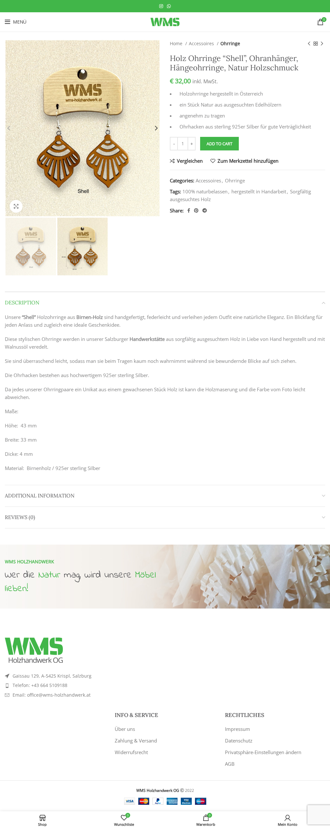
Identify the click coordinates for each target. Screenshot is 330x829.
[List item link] (82, 685)
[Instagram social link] (161, 6)
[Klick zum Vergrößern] (16, 206)
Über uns (125, 729)
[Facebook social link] (188, 210)
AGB (230, 764)
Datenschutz (238, 740)
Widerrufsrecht (131, 752)
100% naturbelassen (205, 191)
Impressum (237, 729)
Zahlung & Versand (136, 740)
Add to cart (219, 144)
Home (177, 43)
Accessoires (202, 43)
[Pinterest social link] (196, 210)
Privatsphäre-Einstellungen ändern (263, 752)
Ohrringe (230, 43)
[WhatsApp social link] (169, 6)
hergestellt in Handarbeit (258, 191)
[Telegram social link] (204, 210)
